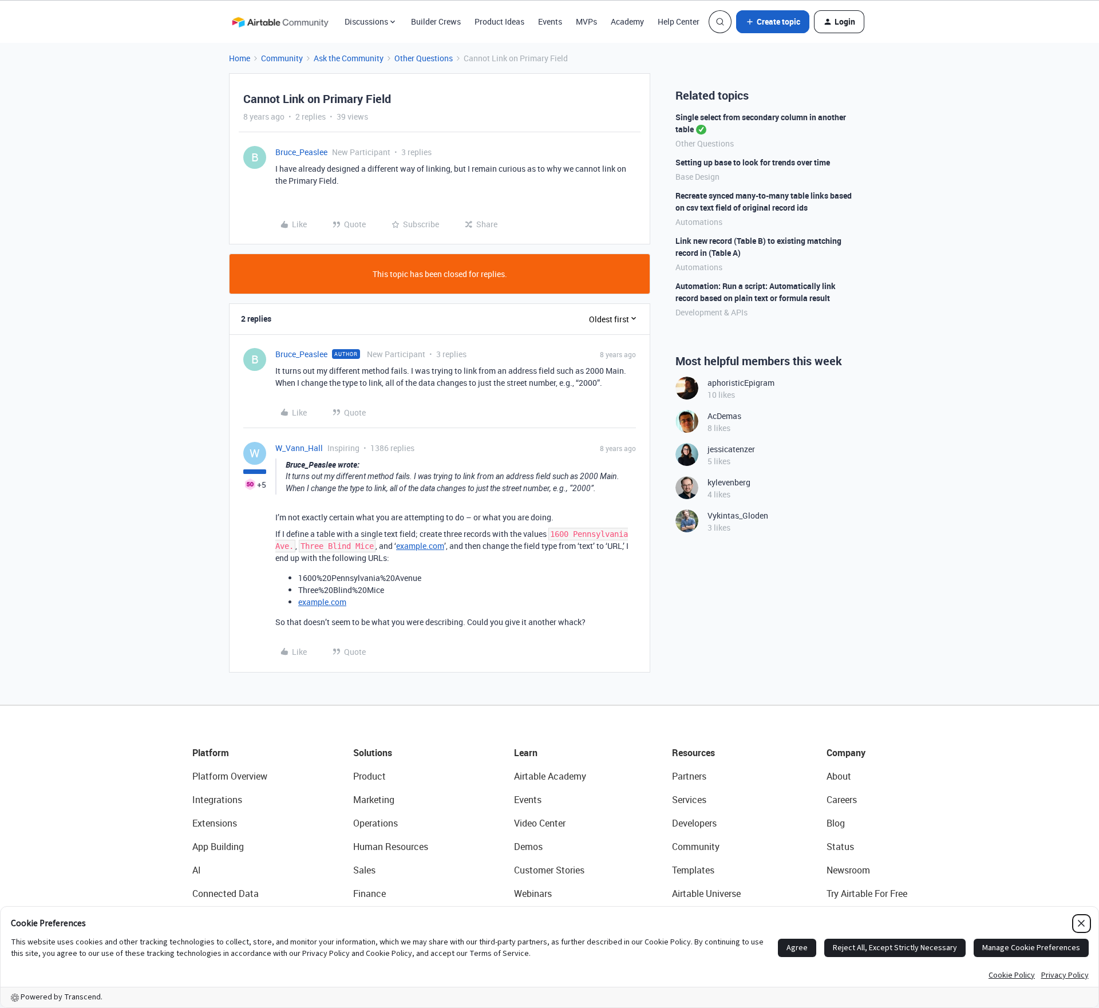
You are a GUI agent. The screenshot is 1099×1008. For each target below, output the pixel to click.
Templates (693, 870)
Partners (689, 776)
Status (840, 846)
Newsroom (848, 870)
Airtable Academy (550, 776)
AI (196, 870)
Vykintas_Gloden (737, 515)
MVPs (586, 21)
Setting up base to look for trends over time (752, 162)
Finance (369, 893)
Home (239, 58)
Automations (698, 221)
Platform (210, 752)
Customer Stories (549, 870)
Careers (842, 799)
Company (846, 752)
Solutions (372, 752)
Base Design (697, 176)
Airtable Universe (706, 893)
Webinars (533, 893)
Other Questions (423, 58)
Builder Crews (436, 21)
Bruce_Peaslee (301, 152)
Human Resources (390, 846)
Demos (528, 846)
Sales (364, 870)
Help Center (678, 21)
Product (369, 776)
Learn (525, 752)
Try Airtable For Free (867, 893)
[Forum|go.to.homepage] (280, 21)
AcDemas (724, 415)
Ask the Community (349, 58)
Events (550, 21)
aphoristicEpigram (740, 382)
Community (282, 58)
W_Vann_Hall (299, 447)
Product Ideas (499, 21)
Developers (694, 823)
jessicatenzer (731, 449)
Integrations (217, 799)
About (839, 776)
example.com (420, 545)
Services (689, 799)
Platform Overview (229, 776)
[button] (772, 21)
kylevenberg (728, 482)
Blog (836, 823)
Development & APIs (711, 312)
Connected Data (225, 893)
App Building (218, 846)
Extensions (214, 823)
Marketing (373, 799)
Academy (627, 21)
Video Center (540, 823)
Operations (375, 823)
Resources (693, 752)
